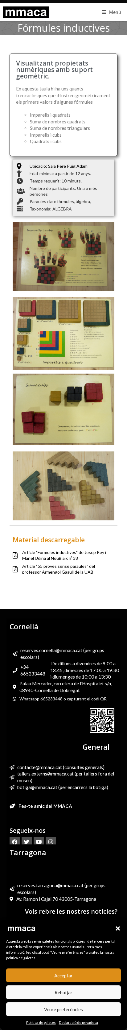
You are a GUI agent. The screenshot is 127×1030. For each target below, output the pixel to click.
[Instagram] (51, 842)
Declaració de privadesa (78, 1022)
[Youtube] (39, 842)
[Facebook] (15, 842)
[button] (118, 928)
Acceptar (63, 975)
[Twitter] (27, 842)
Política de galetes (41, 1022)
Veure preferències (63, 1009)
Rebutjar (63, 992)
